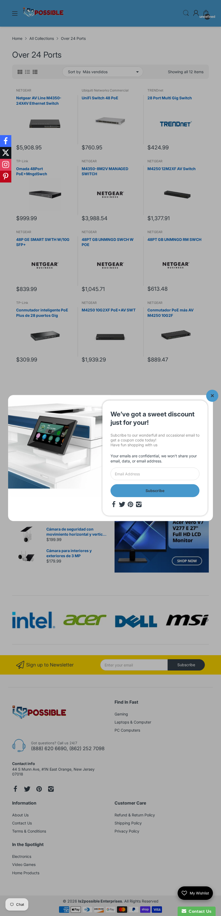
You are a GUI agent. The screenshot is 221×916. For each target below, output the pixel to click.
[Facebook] (113, 504)
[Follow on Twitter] (5, 153)
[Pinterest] (130, 504)
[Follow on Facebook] (5, 141)
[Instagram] (139, 504)
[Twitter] (122, 504)
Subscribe (155, 490)
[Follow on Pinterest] (5, 177)
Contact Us (199, 911)
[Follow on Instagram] (5, 165)
